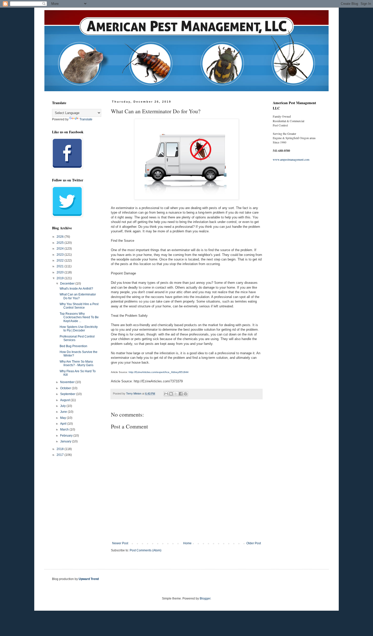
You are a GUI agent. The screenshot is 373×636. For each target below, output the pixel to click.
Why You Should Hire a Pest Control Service (79, 305)
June (64, 412)
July (63, 406)
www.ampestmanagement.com (291, 159)
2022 (60, 260)
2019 (60, 278)
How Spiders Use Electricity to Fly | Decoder (79, 328)
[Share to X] (175, 393)
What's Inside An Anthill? (76, 288)
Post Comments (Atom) (145, 550)
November (67, 382)
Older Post (253, 543)
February (66, 435)
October (66, 388)
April (63, 423)
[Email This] (166, 393)
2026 (60, 236)
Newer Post (120, 543)
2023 (60, 254)
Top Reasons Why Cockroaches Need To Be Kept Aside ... (79, 317)
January (66, 441)
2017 (60, 455)
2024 (60, 248)
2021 (60, 266)
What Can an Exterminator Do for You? (78, 296)
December (67, 283)
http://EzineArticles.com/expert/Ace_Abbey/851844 (159, 372)
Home (187, 543)
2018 (60, 449)
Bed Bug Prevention (73, 346)
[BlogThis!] (171, 393)
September (68, 394)
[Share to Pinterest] (185, 393)
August (65, 400)
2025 (60, 243)
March (65, 429)
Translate (85, 119)
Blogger (205, 598)
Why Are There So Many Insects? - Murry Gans (76, 363)
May (63, 418)
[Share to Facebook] (180, 393)
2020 (60, 272)
